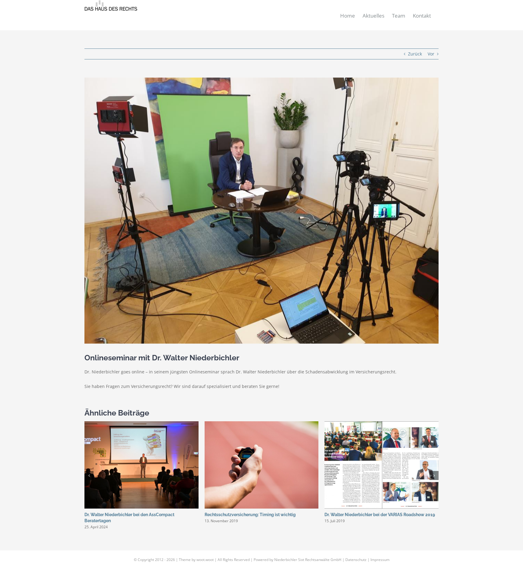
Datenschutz (356, 559)
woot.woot (205, 559)
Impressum (380, 559)
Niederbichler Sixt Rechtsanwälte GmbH (307, 559)
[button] (89, 475)
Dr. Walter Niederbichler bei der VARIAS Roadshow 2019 (379, 514)
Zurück (415, 54)
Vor (431, 54)
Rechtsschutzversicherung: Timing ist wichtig (250, 514)
